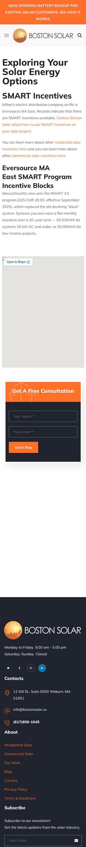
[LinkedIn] (42, 668)
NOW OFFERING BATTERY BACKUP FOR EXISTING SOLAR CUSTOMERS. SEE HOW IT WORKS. (43, 12)
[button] (79, 35)
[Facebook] (20, 668)
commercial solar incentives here (38, 155)
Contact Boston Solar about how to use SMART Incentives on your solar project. (42, 124)
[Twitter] (8, 668)
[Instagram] (31, 668)
